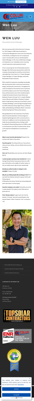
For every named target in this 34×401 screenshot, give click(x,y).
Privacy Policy (5, 299)
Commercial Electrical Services (12, 273)
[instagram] (19, 6)
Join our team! (21, 2)
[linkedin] (16, 6)
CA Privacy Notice (6, 301)
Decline (16, 389)
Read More (21, 384)
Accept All (16, 395)
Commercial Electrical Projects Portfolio (14, 269)
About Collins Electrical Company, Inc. (13, 265)
